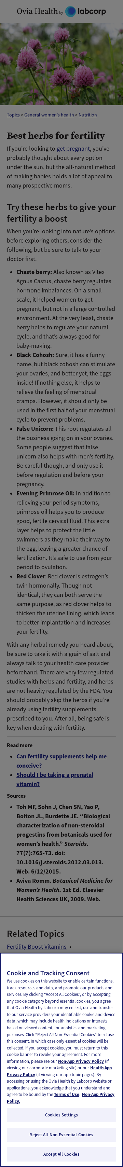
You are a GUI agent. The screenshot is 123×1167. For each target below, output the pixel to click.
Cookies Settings (61, 1115)
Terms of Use (66, 1094)
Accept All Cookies (61, 1154)
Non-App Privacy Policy (81, 1061)
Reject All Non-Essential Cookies (61, 1135)
